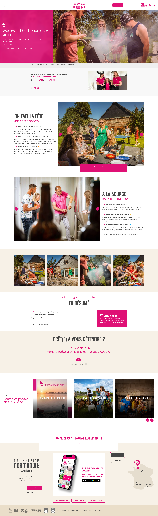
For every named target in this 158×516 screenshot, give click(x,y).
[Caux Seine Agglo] (24, 510)
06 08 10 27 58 (37, 80)
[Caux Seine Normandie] (26, 465)
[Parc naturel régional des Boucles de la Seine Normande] (10, 510)
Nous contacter (34, 488)
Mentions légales (86, 510)
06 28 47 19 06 (49, 80)
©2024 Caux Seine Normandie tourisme (68, 510)
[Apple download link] (86, 480)
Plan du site (98, 510)
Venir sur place (18, 488)
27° (15, 5)
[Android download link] (96, 480)
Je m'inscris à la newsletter (79, 444)
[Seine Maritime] (16, 510)
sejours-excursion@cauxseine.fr (44, 77)
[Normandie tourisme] (35, 510)
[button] (150, 5)
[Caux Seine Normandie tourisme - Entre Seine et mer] (79, 5)
